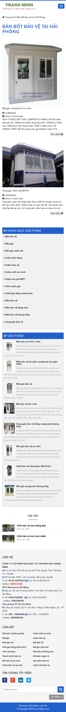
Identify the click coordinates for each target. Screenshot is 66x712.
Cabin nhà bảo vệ (41, 665)
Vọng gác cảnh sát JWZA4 (15, 190)
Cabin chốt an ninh (15, 272)
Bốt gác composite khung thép (32, 486)
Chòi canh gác (13, 286)
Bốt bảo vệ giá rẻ (41, 656)
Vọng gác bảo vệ (14, 322)
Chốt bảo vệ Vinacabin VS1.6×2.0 (33, 466)
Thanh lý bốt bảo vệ (11, 656)
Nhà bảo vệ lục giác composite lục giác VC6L (37, 362)
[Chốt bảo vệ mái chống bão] (8, 528)
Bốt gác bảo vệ (24, 384)
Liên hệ (43, 705)
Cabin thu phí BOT (15, 279)
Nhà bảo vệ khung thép (17, 314)
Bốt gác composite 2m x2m (16, 108)
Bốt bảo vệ (11, 236)
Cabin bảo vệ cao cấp (12, 665)
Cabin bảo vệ (12, 265)
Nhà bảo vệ (11, 300)
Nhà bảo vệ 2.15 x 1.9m (28, 341)
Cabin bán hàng (13, 258)
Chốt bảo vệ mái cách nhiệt (31, 536)
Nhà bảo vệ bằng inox (16, 307)
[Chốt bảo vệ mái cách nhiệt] (8, 538)
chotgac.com (43, 709)
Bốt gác (9, 243)
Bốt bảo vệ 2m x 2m (26, 404)
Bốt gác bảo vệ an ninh (28, 446)
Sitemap (23, 705)
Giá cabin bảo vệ (41, 660)
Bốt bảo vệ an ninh (11, 660)
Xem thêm (55, 134)
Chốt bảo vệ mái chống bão (31, 525)
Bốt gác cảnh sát (14, 250)
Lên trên (55, 696)
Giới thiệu (33, 705)
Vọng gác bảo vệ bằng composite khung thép (37, 425)
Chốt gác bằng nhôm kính (19, 293)
